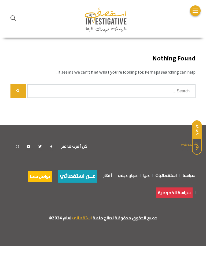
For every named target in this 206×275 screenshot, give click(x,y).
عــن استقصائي (77, 176)
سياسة (189, 175)
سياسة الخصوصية (174, 192)
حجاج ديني (128, 175)
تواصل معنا (40, 176)
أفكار (107, 175)
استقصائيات (166, 175)
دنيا (146, 175)
